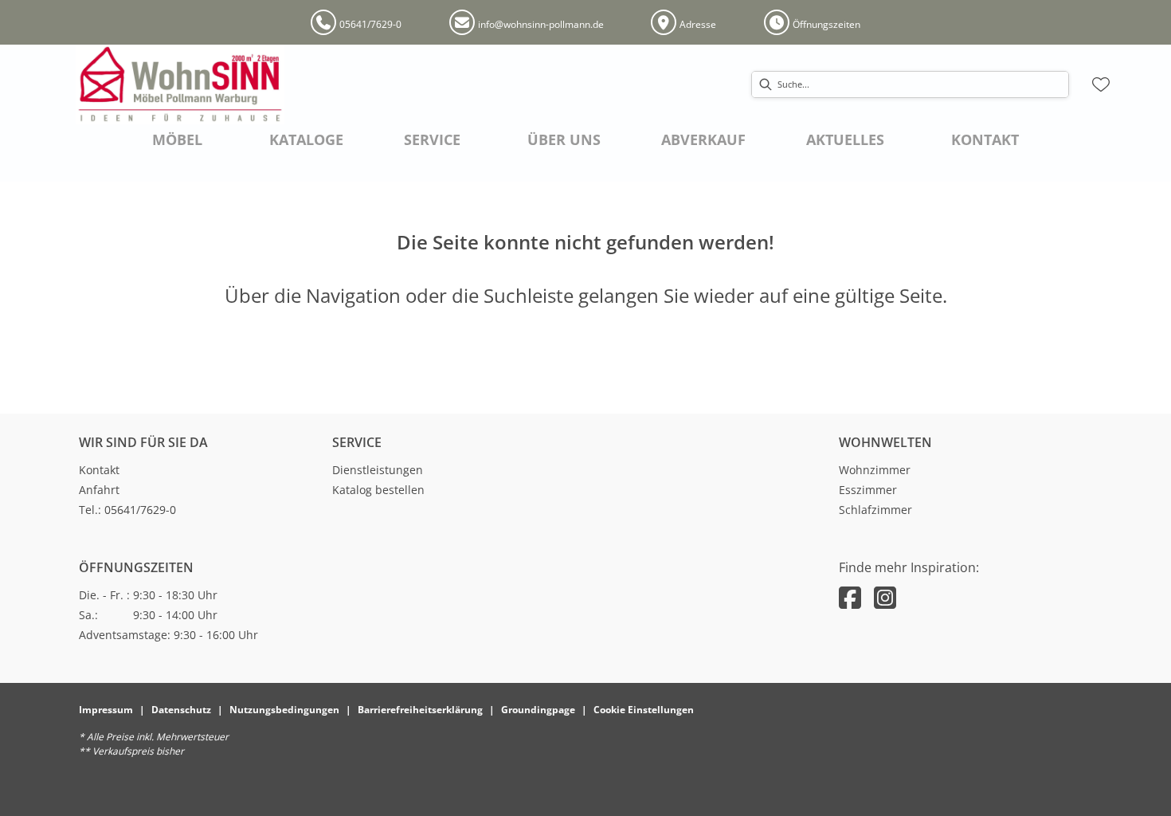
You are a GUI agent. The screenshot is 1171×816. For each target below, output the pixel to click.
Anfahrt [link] (99, 489)
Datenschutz (181, 709)
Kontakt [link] (99, 469)
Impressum (106, 709)
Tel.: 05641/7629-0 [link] (127, 509)
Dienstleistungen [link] (377, 469)
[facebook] (850, 597)
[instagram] (885, 597)
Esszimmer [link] (868, 489)
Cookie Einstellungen (643, 709)
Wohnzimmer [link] (875, 469)
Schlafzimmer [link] (875, 509)
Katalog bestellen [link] (378, 489)
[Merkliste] (1101, 84)
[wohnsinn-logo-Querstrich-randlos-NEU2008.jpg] (180, 84)
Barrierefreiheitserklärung (420, 709)
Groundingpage (538, 709)
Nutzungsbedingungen (284, 709)
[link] (177, 139)
